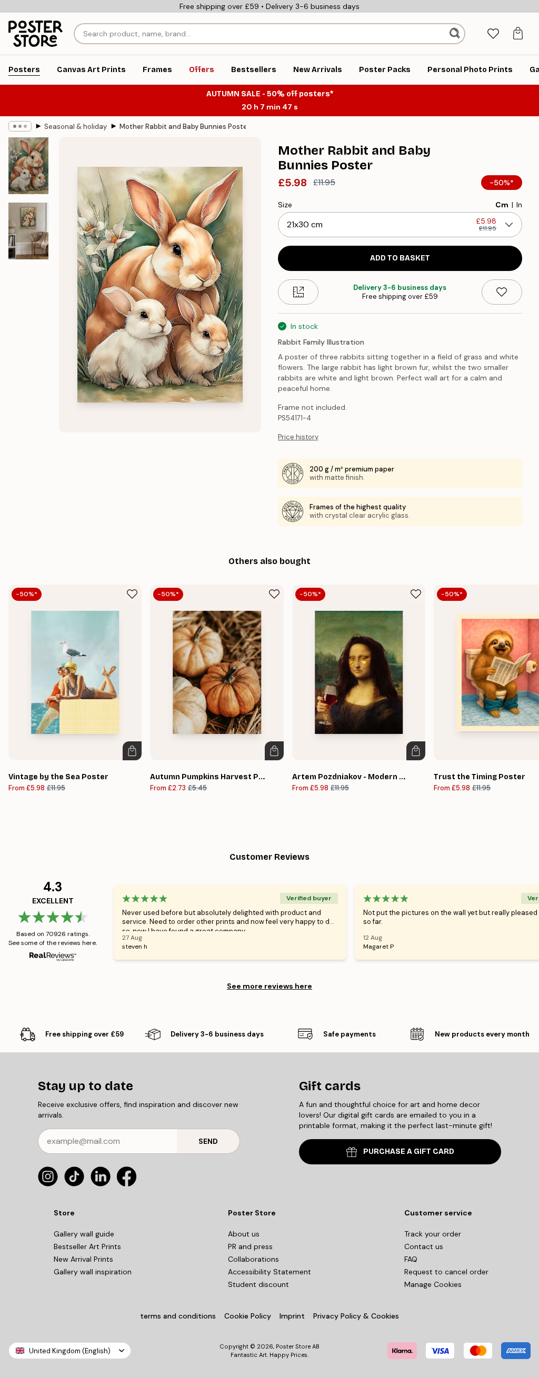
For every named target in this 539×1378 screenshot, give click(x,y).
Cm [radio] (501, 204)
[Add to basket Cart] (132, 750)
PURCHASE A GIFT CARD (408, 1151)
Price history (298, 436)
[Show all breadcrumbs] (20, 126)
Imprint (292, 1316)
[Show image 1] (28, 166)
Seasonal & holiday (75, 126)
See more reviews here (269, 986)
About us (243, 1234)
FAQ (410, 1259)
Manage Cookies (433, 1284)
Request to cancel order (446, 1271)
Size (285, 204)
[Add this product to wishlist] (502, 292)
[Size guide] (298, 292)
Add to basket (400, 258)
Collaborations (253, 1259)
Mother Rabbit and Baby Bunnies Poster (182, 126)
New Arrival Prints (83, 1259)
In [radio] (519, 204)
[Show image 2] (28, 231)
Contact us (423, 1246)
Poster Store (293, 1346)
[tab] (493, 34)
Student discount (258, 1284)
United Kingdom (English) (70, 1350)
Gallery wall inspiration (93, 1271)
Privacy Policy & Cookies (356, 1316)
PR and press (250, 1246)
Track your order (432, 1234)
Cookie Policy (247, 1316)
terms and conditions (178, 1316)
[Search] (455, 33)
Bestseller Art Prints (87, 1246)
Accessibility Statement (269, 1271)
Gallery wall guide (84, 1234)
